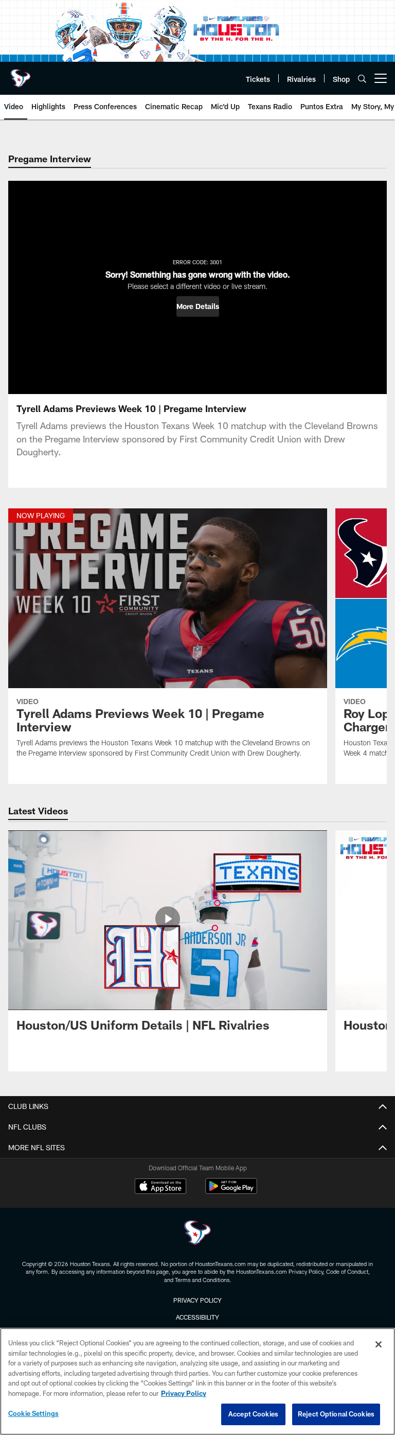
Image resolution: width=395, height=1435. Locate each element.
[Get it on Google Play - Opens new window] (231, 1191)
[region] (197, 1381)
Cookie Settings (33, 1413)
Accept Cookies (253, 1414)
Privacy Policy (197, 1300)
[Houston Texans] (197, 1234)
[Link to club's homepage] (20, 74)
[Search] (362, 79)
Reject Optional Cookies (336, 1414)
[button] (197, 306)
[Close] (378, 1344)
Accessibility (197, 1317)
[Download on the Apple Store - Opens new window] (160, 1187)
